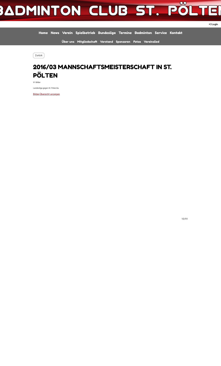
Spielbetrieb (85, 33)
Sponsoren (123, 41)
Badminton (143, 33)
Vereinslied (151, 41)
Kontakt (176, 33)
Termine (125, 33)
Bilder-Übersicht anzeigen (46, 94)
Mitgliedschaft (87, 41)
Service (161, 33)
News (55, 33)
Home (43, 33)
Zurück (38, 55)
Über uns (68, 41)
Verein (67, 33)
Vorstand (106, 41)
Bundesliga (107, 33)
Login (215, 24)
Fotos (137, 41)
